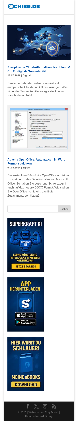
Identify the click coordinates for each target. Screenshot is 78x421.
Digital (27, 75)
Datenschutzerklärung (39, 416)
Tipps (26, 167)
